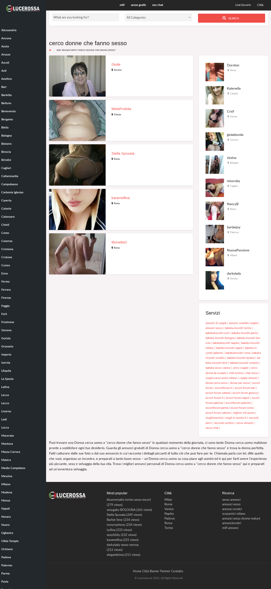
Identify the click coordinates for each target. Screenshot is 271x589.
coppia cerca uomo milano (221, 378)
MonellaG (119, 242)
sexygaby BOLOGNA (121, 509)
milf (122, 5)
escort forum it (214, 398)
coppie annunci (248, 378)
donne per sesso (240, 383)
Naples (169, 513)
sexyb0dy (113, 534)
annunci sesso (214, 328)
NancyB (233, 204)
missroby (233, 181)
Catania (234, 94)
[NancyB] (215, 210)
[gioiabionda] (215, 141)
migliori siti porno (244, 413)
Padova (169, 518)
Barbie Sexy (115, 519)
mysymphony (116, 524)
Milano (233, 255)
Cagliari (234, 186)
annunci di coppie (216, 323)
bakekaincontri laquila (226, 343)
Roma (117, 159)
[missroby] (215, 187)
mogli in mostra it (235, 418)
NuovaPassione (238, 250)
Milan (168, 499)
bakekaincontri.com (217, 333)
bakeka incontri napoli (229, 348)
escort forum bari (245, 388)
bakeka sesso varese (218, 368)
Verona (233, 279)
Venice (169, 509)
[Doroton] (215, 72)
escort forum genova (245, 393)
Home (137, 571)
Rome (168, 504)
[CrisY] (215, 118)
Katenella (234, 88)
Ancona (117, 70)
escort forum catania (218, 393)
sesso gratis (138, 5)
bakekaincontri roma (237, 353)
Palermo (234, 232)
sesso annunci (244, 423)
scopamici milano (233, 513)
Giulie (116, 64)
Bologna (234, 163)
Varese (233, 117)
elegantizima (115, 554)
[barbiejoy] (215, 234)
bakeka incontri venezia (244, 363)
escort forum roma (242, 408)
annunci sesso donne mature (241, 518)
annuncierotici (231, 523)
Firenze (117, 115)
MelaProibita (121, 109)
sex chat (157, 5)
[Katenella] (215, 95)
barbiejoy (233, 227)
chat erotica (236, 373)
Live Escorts (243, 5)
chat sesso (251, 373)
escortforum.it (223, 388)
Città (260, 5)
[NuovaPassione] (215, 257)
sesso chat (212, 428)
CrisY (230, 111)
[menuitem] (243, 5)
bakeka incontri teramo (241, 358)
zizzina (231, 158)
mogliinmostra (214, 418)
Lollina (111, 530)
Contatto (177, 571)
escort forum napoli (237, 398)
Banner (154, 571)
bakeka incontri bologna (220, 338)
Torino (168, 527)
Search (233, 18)
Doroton (233, 65)
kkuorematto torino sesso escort (129, 499)
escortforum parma (217, 408)
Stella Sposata (123, 153)
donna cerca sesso (217, 383)
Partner (165, 571)
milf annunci (230, 527)
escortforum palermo (238, 403)
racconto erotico (224, 423)
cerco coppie (240, 368)
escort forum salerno (218, 413)
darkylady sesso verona (122, 544)
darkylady (234, 273)
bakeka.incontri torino (238, 328)
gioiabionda (235, 135)
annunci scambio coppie (243, 323)
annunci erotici (232, 509)
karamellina (121, 198)
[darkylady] (215, 280)
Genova (234, 140)
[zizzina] (215, 164)
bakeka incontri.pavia (244, 333)
